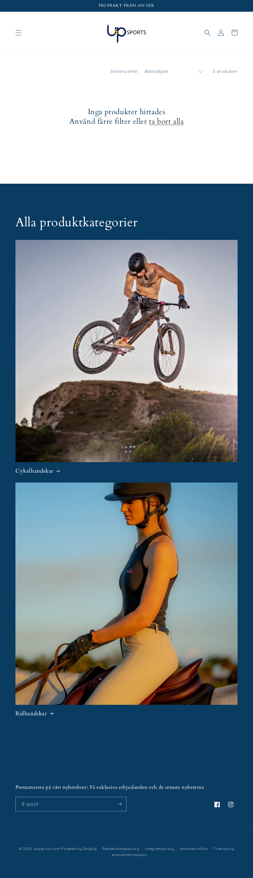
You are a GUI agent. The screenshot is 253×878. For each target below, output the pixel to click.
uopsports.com (47, 849)
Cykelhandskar (34, 471)
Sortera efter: (124, 71)
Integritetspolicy (159, 849)
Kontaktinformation (129, 855)
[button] (18, 33)
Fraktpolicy (224, 849)
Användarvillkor (194, 849)
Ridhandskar (31, 713)
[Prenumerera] (119, 804)
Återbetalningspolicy (120, 849)
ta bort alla (166, 121)
